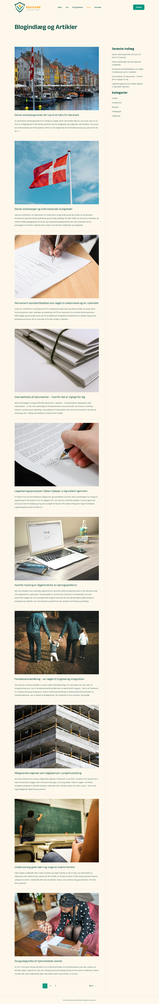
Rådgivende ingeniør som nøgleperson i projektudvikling (48, 773)
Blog (89, 7)
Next (92, 986)
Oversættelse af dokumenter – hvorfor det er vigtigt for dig (50, 396)
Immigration (117, 103)
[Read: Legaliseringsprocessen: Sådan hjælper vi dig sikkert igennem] (57, 454)
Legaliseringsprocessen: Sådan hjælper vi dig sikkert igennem (51, 490)
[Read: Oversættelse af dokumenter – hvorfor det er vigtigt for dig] (57, 360)
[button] (139, 7)
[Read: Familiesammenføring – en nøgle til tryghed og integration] (57, 642)
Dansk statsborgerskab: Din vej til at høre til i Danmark (47, 114)
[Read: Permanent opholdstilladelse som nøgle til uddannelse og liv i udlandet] (57, 266)
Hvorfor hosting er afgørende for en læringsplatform (46, 585)
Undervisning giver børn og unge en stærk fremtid (45, 867)
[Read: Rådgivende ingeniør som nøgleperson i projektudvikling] (57, 736)
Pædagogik (116, 111)
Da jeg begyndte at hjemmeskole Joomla (38, 961)
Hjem (60, 7)
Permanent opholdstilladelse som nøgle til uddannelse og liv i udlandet (57, 303)
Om (67, 7)
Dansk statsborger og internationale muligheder (43, 208)
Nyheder (115, 107)
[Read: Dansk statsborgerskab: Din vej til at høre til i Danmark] (57, 78)
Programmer (77, 7)
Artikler (115, 98)
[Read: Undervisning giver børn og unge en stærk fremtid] (57, 830)
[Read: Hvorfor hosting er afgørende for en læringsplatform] (57, 548)
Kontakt (98, 7)
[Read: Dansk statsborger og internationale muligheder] (57, 172)
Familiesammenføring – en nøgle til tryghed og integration (49, 678)
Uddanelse (116, 116)
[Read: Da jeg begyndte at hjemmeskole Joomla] (57, 924)
